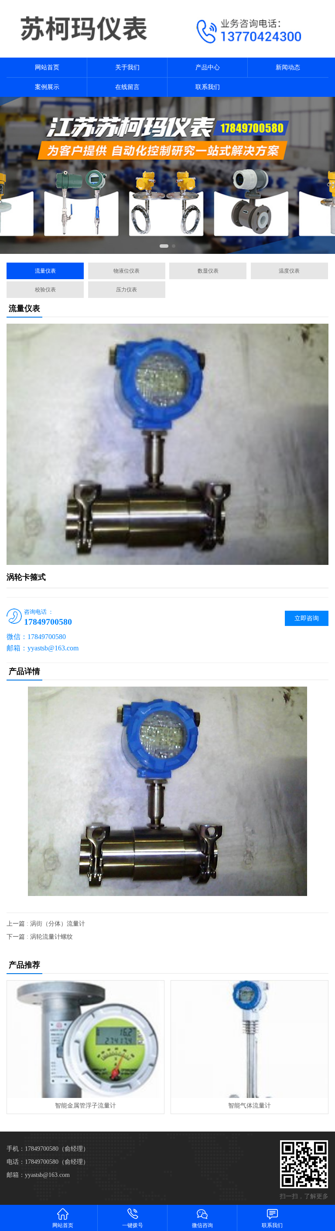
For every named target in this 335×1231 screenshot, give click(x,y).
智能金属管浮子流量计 (85, 1105)
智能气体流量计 (249, 1105)
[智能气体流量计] (249, 1039)
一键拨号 (132, 1225)
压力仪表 (126, 290)
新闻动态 (288, 67)
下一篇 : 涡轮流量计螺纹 (40, 937)
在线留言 (127, 87)
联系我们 (207, 87)
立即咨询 (306, 618)
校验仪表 (45, 290)
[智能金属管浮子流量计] (85, 1039)
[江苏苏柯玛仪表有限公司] (84, 29)
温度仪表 (289, 271)
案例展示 (47, 87)
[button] (164, 246)
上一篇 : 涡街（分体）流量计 (46, 923)
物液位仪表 (126, 271)
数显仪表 (208, 271)
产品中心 (207, 67)
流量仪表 (45, 271)
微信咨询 (202, 1225)
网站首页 (47, 67)
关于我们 (127, 67)
